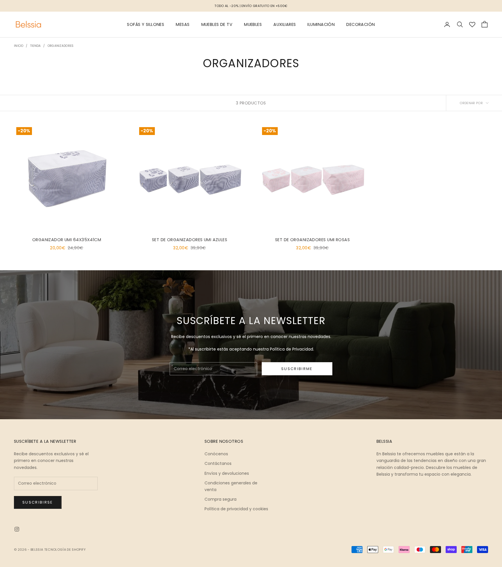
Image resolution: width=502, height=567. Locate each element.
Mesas (182, 24)
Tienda (35, 46)
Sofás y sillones (145, 24)
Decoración (360, 24)
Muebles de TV (217, 24)
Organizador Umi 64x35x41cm (66, 240)
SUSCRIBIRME (297, 369)
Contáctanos (218, 463)
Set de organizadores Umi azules (189, 240)
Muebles (253, 24)
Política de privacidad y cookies (236, 509)
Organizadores (61, 46)
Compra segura (220, 499)
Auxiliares (284, 24)
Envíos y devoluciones (227, 473)
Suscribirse (37, 502)
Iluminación (321, 24)
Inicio (19, 46)
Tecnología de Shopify (65, 549)
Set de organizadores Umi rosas (312, 240)
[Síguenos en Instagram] (17, 529)
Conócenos (216, 454)
